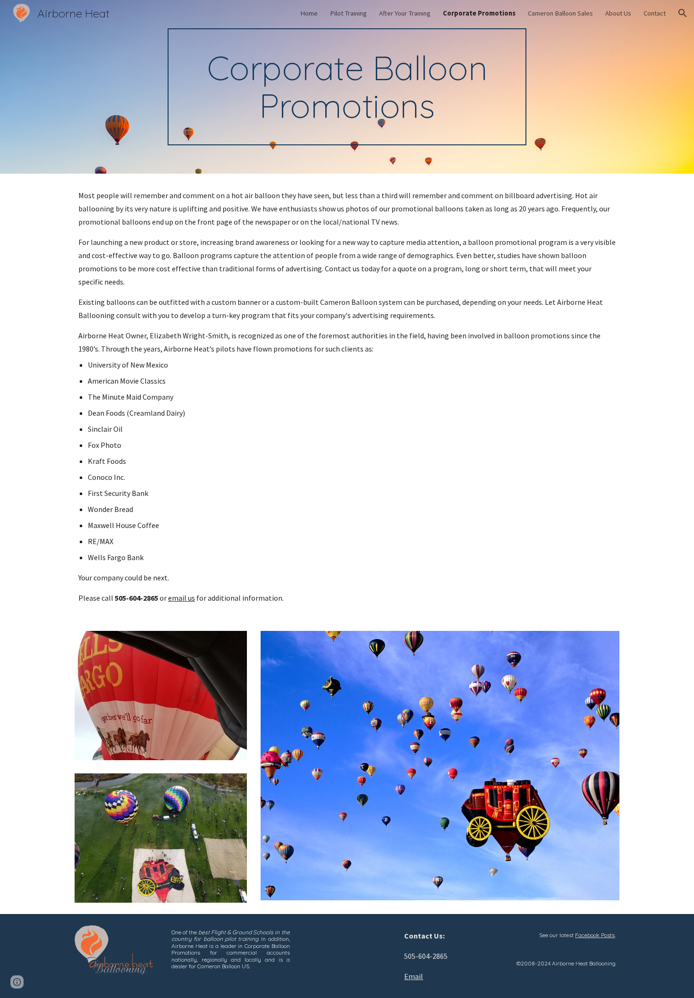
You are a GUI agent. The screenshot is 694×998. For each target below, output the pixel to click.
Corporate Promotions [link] (479, 13)
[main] (347, 86)
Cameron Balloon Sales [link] (560, 13)
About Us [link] (618, 13)
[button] (682, 13)
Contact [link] (654, 13)
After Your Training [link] (405, 13)
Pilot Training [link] (348, 13)
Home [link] (309, 13)
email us (181, 598)
